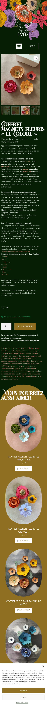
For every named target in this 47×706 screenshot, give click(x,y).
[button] (43, 666)
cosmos (25, 169)
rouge (4, 267)
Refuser (23, 697)
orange (5, 259)
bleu (4, 272)
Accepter (23, 690)
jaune (4, 264)
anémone (27, 171)
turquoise (6, 262)
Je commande (25, 326)
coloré (4, 257)
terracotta (6, 269)
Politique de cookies (22, 703)
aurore (4, 274)
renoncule (5, 166)
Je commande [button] (23, 469)
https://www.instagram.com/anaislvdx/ (16, 252)
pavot (28, 161)
